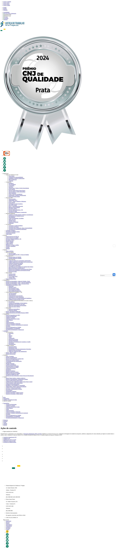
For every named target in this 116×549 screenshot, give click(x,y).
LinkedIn (5, 423)
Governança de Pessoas (14, 226)
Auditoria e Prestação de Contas (12, 318)
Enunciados (11, 286)
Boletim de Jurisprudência (14, 309)
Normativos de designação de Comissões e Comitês (19, 341)
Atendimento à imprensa (11, 391)
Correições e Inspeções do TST (10, 437)
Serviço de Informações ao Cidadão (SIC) (15, 358)
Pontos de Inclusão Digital (14, 196)
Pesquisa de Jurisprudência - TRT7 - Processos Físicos (17, 283)
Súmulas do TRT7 (12, 287)
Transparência (9, 525)
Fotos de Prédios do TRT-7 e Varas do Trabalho (19, 254)
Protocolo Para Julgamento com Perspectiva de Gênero (20, 269)
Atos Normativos (12, 294)
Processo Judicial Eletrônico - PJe (16, 209)
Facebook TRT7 (12, 274)
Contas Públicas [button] (9, 408)
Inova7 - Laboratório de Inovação (16, 206)
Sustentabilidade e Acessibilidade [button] (13, 416)
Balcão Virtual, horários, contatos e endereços (15, 378)
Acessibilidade (6, 12)
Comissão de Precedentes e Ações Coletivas (18, 303)
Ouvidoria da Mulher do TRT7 (12, 374)
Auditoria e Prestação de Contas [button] (12, 406)
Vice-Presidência (12, 184)
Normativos (8, 369)
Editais (10, 337)
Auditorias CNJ (6, 438)
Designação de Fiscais (13, 339)
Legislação (5, 330)
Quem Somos (11, 176)
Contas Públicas (9, 320)
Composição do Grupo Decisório (16, 295)
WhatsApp (5, 420)
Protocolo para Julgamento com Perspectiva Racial (19, 270)
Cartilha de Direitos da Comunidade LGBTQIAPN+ (20, 260)
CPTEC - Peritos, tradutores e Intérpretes (17, 201)
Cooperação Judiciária (10, 232)
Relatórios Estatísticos (10, 370)
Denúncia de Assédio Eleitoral (12, 360)
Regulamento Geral (13, 347)
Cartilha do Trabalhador (11, 364)
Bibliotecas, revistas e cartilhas (12, 245)
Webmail (8, 248)
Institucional (8, 521)
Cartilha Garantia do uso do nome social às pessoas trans (20, 261)
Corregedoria (11, 185)
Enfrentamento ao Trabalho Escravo (16, 216)
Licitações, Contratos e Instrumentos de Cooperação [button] (17, 413)
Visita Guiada (9, 234)
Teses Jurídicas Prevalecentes (15, 291)
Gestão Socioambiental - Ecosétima (16, 218)
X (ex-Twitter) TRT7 (13, 276)
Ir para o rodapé (6, 5)
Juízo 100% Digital (13, 205)
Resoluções (11, 333)
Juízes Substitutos (12, 193)
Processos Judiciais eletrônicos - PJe (13, 239)
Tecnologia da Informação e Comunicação (18, 212)
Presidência (11, 183)
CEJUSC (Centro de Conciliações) (13, 387)
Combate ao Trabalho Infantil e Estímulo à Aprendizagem (21, 214)
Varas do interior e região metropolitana (17, 191)
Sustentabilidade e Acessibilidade (13, 328)
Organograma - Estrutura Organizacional (17, 195)
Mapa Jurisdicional (13, 179)
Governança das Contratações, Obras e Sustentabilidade (20, 228)
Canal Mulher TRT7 (13, 200)
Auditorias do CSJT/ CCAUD (9, 439)
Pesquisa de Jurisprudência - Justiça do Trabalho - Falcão (18, 281)
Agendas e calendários (10, 246)
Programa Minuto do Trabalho (15, 258)
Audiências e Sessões (10, 317)
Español (5, 8)
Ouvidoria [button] (8, 414)
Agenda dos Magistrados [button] (11, 404)
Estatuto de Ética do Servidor (15, 350)
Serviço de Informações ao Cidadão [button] (13, 415)
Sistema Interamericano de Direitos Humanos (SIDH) (17, 312)
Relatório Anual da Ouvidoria (12, 372)
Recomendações (12, 344)
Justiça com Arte (12, 219)
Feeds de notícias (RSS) (11, 278)
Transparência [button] (6, 403)
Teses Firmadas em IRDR (14, 289)
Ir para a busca (6, 4)
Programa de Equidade (13, 222)
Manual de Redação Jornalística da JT (17, 268)
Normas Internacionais (10, 353)
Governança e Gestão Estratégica (16, 203)
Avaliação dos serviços (11, 368)
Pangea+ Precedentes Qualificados (13, 311)
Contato (7, 529)
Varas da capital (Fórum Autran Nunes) (17, 190)
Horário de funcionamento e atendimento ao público (17, 379)
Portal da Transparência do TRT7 (13, 315)
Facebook (5, 421)
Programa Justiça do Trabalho (15, 257)
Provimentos (11, 343)
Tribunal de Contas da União (9, 440)
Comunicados (11, 338)
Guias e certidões (9, 242)
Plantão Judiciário (9, 241)
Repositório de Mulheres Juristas (13, 231)
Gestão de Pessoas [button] (10, 410)
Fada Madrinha (12, 217)
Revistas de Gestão (13, 271)
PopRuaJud (11, 223)
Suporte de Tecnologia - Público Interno (14, 393)
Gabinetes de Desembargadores (12, 384)
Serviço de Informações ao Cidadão (13, 327)
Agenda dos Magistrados (11, 316)
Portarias (10, 335)
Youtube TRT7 (12, 277)
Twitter (4, 422)
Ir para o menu (6, 2)
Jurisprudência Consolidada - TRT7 (13, 284)
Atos (10, 334)
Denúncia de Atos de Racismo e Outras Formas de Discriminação (20, 375)
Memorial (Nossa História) (14, 207)
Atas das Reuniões (12, 293)
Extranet (7, 247)
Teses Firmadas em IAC (14, 288)
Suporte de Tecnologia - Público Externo (14, 392)
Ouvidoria (11, 186)
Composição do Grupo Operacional (16, 297)
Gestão (7, 321)
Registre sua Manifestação (11, 357)
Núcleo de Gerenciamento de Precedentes (17, 305)
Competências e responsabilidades (16, 177)
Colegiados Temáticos (10, 230)
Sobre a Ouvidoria (10, 356)
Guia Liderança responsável (14, 265)
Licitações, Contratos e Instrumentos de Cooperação (17, 324)
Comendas (11, 180)
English (4, 7)
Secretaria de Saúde (13, 211)
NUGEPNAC (12, 301)
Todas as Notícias (9, 251)
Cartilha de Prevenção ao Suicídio (16, 263)
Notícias (7, 523)
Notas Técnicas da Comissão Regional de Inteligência (20, 298)
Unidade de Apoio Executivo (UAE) (16, 299)
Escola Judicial (12, 189)
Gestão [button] (7, 409)
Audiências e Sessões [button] (10, 405)
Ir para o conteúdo (7, 1)
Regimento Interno (13, 346)
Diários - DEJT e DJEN (11, 352)
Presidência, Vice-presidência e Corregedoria (15, 385)
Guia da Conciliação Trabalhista (15, 264)
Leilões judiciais (9, 243)
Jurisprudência (9, 524)
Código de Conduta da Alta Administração (18, 351)
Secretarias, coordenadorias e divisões (14, 389)
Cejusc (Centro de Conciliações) (15, 194)
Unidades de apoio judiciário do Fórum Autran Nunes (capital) (19, 381)
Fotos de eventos (12, 253)
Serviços (8, 522)
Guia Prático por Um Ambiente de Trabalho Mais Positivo (21, 266)
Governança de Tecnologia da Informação (17, 229)
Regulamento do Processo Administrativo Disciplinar (20, 349)
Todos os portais (12, 199)
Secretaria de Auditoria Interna (9, 442)
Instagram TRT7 (12, 275)
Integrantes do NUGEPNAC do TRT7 (17, 304)
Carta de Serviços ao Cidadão (12, 237)
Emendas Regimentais (13, 340)
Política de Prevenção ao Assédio (13, 373)
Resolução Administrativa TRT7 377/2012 (33, 433)
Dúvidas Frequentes (10, 363)
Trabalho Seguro (12, 220)
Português (5, 10)
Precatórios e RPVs (13, 208)
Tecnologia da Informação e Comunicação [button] (15, 417)
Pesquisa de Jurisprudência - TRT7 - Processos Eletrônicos (18, 282)
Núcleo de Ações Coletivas (14, 306)
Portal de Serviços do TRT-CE (12, 236)
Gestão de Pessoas (10, 322)
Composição (8, 362)
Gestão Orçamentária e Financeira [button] (13, 411)
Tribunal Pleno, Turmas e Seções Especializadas (19, 188)
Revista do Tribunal (13, 310)
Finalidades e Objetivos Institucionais (16, 178)
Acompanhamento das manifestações (14, 361)
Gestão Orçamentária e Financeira (13, 323)
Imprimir (5, 424)
